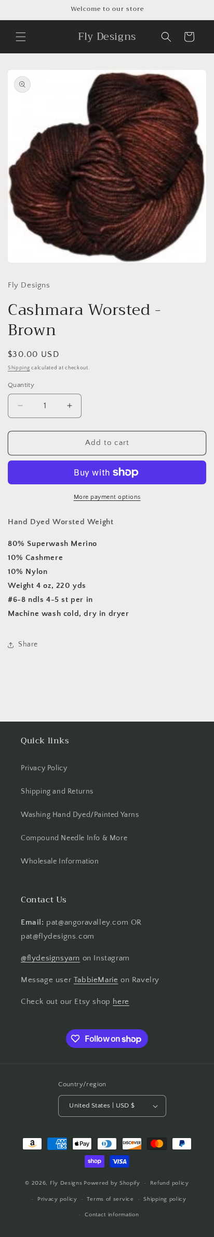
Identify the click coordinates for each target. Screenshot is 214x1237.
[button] (20, 36)
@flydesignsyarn (50, 958)
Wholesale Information (60, 861)
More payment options (107, 497)
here (121, 1001)
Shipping (19, 368)
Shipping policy (164, 1199)
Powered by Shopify (112, 1183)
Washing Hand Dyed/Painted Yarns (80, 815)
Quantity (21, 385)
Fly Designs (66, 1183)
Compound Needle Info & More (74, 838)
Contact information (112, 1215)
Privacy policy (57, 1199)
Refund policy (169, 1183)
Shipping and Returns (57, 791)
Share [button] (28, 644)
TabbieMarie (96, 979)
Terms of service (110, 1199)
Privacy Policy (44, 768)
